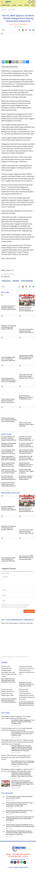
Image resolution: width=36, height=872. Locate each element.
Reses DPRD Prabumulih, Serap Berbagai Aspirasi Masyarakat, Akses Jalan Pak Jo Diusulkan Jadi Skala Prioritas (9, 680)
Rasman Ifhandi (13, 24)
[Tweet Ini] (23, 30)
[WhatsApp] (21, 862)
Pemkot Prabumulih (27, 281)
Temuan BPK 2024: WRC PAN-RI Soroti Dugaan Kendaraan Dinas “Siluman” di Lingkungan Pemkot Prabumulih (27, 376)
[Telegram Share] (30, 30)
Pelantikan (16, 281)
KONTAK (25, 856)
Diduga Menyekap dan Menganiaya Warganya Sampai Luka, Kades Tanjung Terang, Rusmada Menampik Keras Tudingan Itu (19, 832)
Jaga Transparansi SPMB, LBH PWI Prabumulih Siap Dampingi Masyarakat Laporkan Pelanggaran (26, 357)
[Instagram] (18, 862)
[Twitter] (15, 862)
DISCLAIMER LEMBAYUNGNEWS (21, 854)
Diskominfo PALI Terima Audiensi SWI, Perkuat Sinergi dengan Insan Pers (8, 484)
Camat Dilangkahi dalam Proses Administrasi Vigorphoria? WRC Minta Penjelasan (8, 359)
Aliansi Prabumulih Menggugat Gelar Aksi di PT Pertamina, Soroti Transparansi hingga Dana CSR (26, 397)
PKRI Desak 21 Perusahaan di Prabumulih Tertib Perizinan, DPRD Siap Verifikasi (8, 327)
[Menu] (2, 2)
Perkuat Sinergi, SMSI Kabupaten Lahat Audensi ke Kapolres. (26, 424)
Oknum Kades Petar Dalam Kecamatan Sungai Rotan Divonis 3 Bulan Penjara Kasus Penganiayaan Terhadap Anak (19, 804)
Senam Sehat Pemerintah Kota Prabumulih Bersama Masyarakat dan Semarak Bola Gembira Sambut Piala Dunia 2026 (26, 703)
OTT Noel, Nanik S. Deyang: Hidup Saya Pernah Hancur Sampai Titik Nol (19, 797)
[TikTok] (24, 862)
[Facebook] (11, 862)
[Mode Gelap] (29, 2)
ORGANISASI (23, 24)
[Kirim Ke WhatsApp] (33, 30)
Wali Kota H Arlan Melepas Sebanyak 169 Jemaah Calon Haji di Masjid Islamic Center (9, 700)
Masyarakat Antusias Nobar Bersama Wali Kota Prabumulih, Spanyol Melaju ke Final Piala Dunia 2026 (26, 684)
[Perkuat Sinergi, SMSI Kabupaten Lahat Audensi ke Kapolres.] (27, 413)
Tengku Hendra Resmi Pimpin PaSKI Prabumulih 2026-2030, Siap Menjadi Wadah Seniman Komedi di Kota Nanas (8, 380)
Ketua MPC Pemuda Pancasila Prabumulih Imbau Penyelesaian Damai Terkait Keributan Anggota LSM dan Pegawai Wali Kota (9, 477)
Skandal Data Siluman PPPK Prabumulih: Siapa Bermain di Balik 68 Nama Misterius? (19, 811)
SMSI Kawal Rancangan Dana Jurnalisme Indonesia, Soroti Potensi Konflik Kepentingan (9, 420)
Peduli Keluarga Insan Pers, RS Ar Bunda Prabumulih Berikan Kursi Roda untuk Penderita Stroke (22, 733)
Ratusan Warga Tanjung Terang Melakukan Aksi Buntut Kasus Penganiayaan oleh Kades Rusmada (20, 825)
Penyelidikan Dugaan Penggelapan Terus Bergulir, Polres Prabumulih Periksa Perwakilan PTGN (22, 721)
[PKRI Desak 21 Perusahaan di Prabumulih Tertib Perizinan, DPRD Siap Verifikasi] (9, 319)
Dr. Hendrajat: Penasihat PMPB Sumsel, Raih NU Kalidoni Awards (26, 477)
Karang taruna (6, 281)
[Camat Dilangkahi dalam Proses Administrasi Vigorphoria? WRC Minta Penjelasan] (9, 346)
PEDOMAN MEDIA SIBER (15, 856)
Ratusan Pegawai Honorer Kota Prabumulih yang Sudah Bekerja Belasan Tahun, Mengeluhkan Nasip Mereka (20, 818)
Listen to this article (10, 67)
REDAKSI (8, 854)
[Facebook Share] (19, 30)
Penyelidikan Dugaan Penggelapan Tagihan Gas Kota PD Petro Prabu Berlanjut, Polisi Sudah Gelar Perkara (21, 774)
